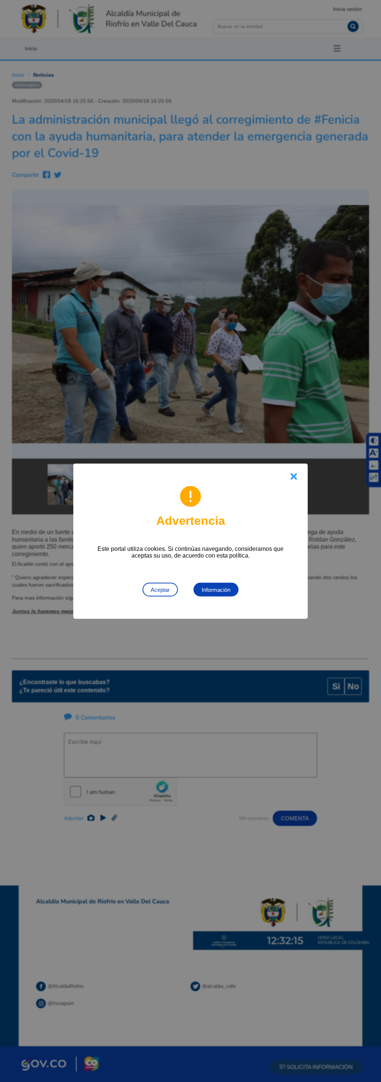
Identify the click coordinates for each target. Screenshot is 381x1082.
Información (216, 589)
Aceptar (160, 589)
